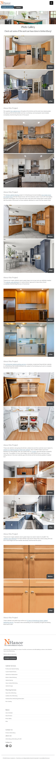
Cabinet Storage (9, 686)
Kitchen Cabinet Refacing (11, 677)
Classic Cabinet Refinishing (11, 683)
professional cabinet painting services (16, 364)
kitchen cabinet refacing (12, 195)
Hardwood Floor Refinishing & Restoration (15, 698)
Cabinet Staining (9, 680)
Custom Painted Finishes (11, 671)
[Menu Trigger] (51, 3)
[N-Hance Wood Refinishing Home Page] (5, 4)
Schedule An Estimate (10, 658)
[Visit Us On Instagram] (10, 746)
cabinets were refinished (12, 282)
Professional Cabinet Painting (12, 668)
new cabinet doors (15, 111)
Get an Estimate (9, 712)
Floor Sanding (9, 701)
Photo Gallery (9, 718)
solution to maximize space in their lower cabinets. (16, 449)
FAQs (7, 721)
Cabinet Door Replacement (11, 674)
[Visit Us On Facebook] (7, 746)
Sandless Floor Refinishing (11, 695)
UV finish (34, 451)
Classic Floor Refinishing (11, 693)
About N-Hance (9, 715)
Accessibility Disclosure (44, 758)
